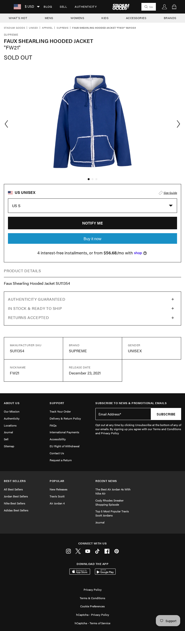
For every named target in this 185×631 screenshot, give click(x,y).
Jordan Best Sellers (16, 496)
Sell (63, 6)
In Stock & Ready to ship (35, 308)
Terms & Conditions (92, 598)
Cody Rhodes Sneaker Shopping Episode (109, 502)
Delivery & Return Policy (65, 418)
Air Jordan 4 (57, 503)
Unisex (33, 28)
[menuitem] (48, 6)
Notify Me (92, 223)
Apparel (47, 28)
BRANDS (170, 18)
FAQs (53, 425)
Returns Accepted (28, 317)
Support (57, 403)
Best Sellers (15, 481)
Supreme (62, 28)
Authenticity (86, 6)
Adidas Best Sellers (16, 510)
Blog (48, 6)
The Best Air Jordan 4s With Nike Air (113, 491)
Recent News (106, 481)
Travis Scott (57, 496)
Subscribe (166, 414)
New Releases (58, 489)
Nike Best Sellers (14, 503)
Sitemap (9, 446)
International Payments (64, 432)
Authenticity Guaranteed (37, 299)
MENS (49, 18)
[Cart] (174, 7)
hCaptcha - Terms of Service (92, 623)
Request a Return (61, 460)
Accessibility (58, 439)
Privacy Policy (93, 589)
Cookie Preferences (92, 606)
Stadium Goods (14, 28)
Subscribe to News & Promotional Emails (131, 403)
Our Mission (12, 411)
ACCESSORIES (136, 18)
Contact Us (57, 453)
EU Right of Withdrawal (64, 446)
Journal (8, 432)
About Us (12, 403)
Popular (57, 481)
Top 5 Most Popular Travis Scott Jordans (112, 513)
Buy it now (92, 239)
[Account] (164, 7)
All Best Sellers (13, 489)
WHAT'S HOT (18, 18)
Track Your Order (60, 411)
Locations (10, 425)
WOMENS (77, 18)
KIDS (104, 18)
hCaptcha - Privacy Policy (92, 614)
